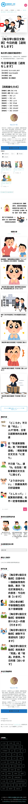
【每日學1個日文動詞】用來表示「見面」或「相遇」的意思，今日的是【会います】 (17, 655)
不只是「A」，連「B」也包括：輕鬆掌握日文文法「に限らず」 (17, 469)
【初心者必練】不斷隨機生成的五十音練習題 (16, 605)
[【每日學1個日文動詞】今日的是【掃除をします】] (6, 178)
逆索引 (3, 788)
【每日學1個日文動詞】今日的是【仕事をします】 (18, 170)
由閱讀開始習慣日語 (20, 781)
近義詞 (23, 785)
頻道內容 (18, 788)
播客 (3, 773)
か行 (17, 750)
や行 (3, 758)
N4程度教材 (11, 747)
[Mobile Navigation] (25, 5)
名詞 (22, 766)
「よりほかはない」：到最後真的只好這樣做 (17, 484)
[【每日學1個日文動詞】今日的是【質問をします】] (6, 164)
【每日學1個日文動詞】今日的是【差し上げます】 (14, 369)
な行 (9, 754)
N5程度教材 (4, 750)
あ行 (12, 750)
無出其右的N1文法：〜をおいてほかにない (6, 534)
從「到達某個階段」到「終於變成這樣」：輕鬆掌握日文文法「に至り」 (17, 450)
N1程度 (4, 743)
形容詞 (12, 769)
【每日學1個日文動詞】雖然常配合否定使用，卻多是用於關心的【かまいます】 (13, 288)
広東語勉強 (4, 769)
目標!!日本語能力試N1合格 (15, 797)
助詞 (3, 766)
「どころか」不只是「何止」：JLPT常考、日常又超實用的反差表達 (17, 430)
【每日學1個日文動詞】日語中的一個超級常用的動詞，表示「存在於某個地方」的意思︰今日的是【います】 (17, 585)
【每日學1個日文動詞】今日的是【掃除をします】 (6, 183)
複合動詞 (4, 785)
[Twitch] (16, 148)
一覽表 (20, 758)
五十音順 (4, 762)
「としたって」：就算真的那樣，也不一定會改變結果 (17, 497)
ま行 (20, 754)
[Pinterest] (12, 148)
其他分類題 (12, 762)
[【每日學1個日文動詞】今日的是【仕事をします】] (18, 164)
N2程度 (10, 743)
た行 (3, 754)
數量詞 (22, 773)
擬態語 (9, 773)
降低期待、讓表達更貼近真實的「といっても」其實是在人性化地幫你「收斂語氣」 (13, 260)
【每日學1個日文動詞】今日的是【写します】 (13, 397)
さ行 (23, 750)
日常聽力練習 (17, 777)
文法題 (9, 777)
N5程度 (19, 747)
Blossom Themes (22, 799)
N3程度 (2, 36)
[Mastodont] (18, 148)
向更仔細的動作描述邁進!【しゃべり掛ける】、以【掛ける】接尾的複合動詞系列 (17, 535)
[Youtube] (10, 148)
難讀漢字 (11, 788)
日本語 (3, 781)
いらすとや (17, 724)
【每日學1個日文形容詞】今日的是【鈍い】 (14, 342)
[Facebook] (14, 148)
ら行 (9, 758)
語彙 (11, 785)
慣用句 (18, 769)
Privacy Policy (22, 801)
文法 (3, 777)
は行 (14, 754)
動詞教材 (15, 766)
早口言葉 (11, 781)
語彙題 (16, 785)
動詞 (6, 36)
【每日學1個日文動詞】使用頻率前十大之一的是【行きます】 (17, 619)
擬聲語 (15, 773)
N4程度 (4, 747)
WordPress (7, 801)
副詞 (19, 762)
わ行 (14, 758)
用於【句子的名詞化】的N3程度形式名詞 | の (13, 315)
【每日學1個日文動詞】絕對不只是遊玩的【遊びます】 (17, 635)
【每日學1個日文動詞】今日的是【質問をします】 (6, 170)
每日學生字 (10, 192)
